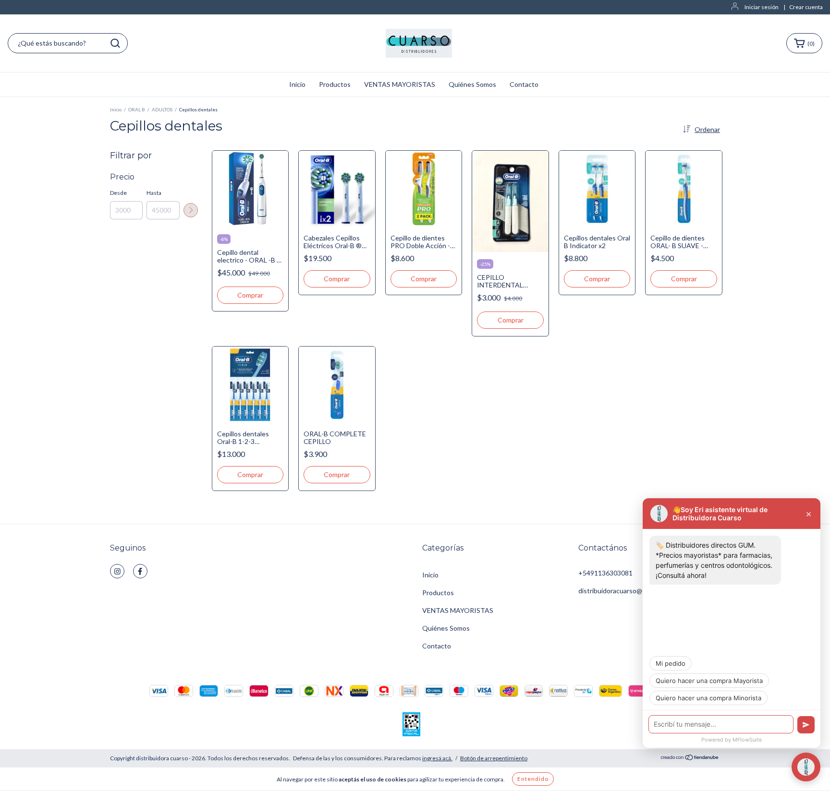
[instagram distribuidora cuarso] (117, 571)
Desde (118, 192)
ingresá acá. (437, 758)
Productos (335, 84)
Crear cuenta (806, 7)
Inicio (297, 84)
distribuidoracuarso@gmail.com (624, 591)
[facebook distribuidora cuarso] (140, 571)
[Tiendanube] (690, 758)
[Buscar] (115, 43)
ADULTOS (162, 109)
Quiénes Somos (472, 84)
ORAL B (136, 109)
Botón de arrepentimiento (493, 758)
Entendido (533, 778)
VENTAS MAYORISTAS (399, 84)
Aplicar (190, 210)
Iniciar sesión (762, 7)
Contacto (524, 84)
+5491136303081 (605, 573)
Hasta (153, 192)
